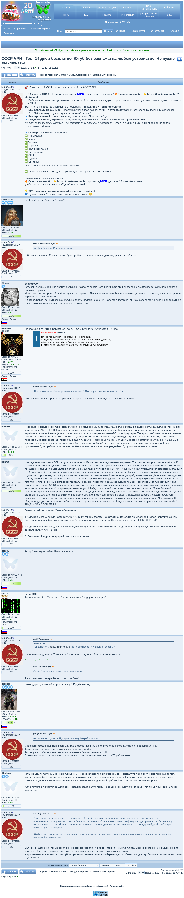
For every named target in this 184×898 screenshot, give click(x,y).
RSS (148, 6)
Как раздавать (158, 31)
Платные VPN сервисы (104, 75)
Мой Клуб (169, 7)
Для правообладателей (98, 886)
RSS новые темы (148, 9)
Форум (66, 15)
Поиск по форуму (107, 7)
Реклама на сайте (117, 886)
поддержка (62, 194)
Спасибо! (175, 31)
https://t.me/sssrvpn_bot (72, 181)
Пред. (24, 67)
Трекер (86, 7)
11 (43, 67)
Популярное (10, 33)
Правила (106, 15)
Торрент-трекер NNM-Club (52, 75)
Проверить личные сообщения (148, 14)
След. (55, 67)
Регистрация (127, 15)
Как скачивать (138, 31)
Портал (66, 7)
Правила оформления (14, 28)
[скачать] (35, 23)
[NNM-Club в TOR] (100, 896)
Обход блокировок (40, 28)
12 (46, 67)
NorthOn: (61, 333)
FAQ (86, 15)
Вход (169, 15)
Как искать (121, 31)
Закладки (127, 7)
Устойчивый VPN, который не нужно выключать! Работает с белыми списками (92, 50)
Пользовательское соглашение (73, 886)
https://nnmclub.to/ (51, 597)
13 (50, 67)
